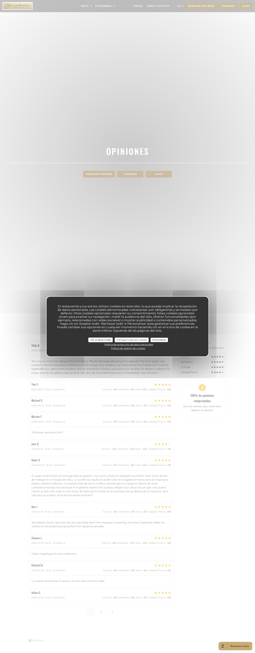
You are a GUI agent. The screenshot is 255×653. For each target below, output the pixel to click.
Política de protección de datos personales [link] (128, 344)
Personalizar (159, 339)
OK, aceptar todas (100, 339)
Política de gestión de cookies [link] (128, 348)
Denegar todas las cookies (132, 339)
